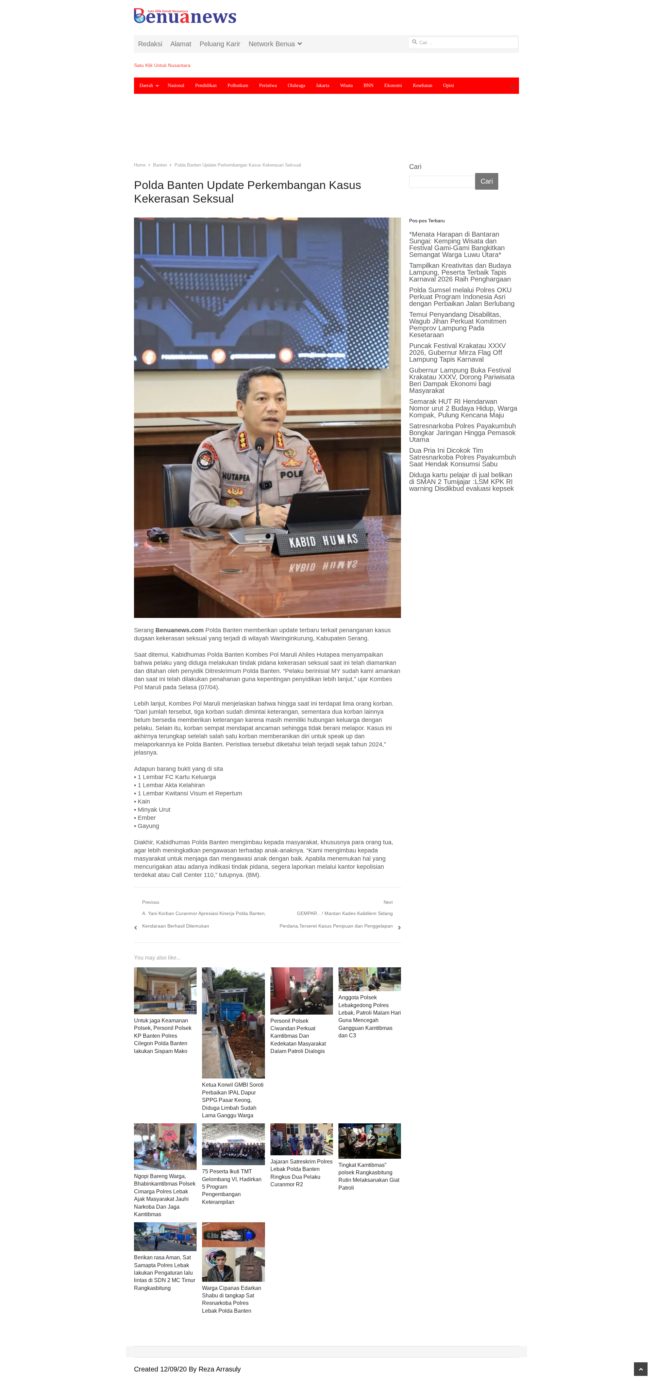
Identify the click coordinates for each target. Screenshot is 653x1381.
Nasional (176, 85)
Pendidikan (206, 85)
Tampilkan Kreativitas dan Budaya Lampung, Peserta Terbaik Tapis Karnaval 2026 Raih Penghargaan (460, 272)
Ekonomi (393, 85)
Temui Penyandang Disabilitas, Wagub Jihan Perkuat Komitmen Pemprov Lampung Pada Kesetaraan (457, 325)
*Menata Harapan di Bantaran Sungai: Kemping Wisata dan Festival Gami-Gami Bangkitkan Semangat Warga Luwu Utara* (457, 244)
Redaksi (150, 44)
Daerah (146, 85)
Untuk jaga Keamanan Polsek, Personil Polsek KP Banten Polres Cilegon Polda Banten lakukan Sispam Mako (162, 1036)
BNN (368, 85)
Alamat (180, 44)
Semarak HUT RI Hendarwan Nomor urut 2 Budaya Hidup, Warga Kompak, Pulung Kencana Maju (463, 408)
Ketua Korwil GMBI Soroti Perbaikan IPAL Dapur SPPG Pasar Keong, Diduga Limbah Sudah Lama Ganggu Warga (233, 1100)
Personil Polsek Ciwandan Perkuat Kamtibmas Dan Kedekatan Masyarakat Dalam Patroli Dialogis (298, 1036)
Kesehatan (422, 85)
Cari (415, 166)
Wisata (346, 85)
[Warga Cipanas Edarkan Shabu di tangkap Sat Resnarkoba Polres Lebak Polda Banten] (233, 1251)
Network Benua (272, 44)
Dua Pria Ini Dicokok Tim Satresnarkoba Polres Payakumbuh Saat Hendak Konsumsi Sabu (462, 457)
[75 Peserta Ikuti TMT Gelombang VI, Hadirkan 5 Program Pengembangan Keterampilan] (233, 1144)
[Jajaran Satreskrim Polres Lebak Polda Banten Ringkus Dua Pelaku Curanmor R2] (301, 1139)
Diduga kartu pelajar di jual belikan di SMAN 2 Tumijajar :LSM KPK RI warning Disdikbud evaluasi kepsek (461, 481)
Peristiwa (268, 85)
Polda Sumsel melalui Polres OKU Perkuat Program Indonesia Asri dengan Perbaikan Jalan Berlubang (462, 296)
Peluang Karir (220, 44)
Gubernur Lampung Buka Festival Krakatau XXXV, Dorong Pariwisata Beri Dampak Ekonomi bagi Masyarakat (462, 380)
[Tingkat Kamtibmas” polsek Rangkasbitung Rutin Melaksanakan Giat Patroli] (369, 1140)
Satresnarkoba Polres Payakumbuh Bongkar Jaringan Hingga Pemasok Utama (462, 432)
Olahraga (296, 85)
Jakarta (322, 85)
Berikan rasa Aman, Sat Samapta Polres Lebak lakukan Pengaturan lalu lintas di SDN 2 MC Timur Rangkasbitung (164, 1273)
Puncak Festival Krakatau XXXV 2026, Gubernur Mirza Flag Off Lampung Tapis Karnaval (457, 352)
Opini (448, 85)
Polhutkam (238, 85)
